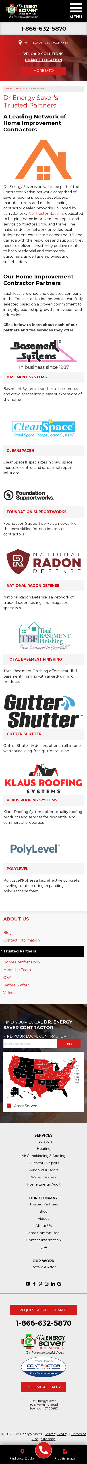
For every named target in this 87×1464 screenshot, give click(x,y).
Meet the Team (17, 970)
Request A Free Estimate (43, 1310)
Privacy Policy (56, 1434)
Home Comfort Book (21, 962)
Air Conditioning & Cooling (43, 1156)
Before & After (16, 985)
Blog (7, 933)
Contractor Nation (45, 213)
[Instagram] (46, 1284)
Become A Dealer (44, 1387)
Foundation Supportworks (37, 512)
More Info (43, 71)
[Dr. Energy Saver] (43, 1450)
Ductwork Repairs (43, 1163)
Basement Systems (27, 377)
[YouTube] (28, 1284)
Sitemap (48, 1439)
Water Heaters (43, 1177)
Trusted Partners (19, 951)
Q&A (7, 977)
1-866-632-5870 (43, 28)
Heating (43, 1148)
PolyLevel (17, 869)
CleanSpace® (20, 451)
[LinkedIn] (53, 1284)
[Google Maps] (59, 1284)
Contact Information (21, 940)
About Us (16, 918)
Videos (9, 993)
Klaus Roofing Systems (32, 800)
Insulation (43, 1141)
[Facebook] (34, 1284)
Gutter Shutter (24, 734)
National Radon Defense (33, 585)
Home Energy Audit (43, 1184)
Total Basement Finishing (34, 659)
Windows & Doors (43, 1170)
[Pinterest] (40, 1284)
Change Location (43, 60)
